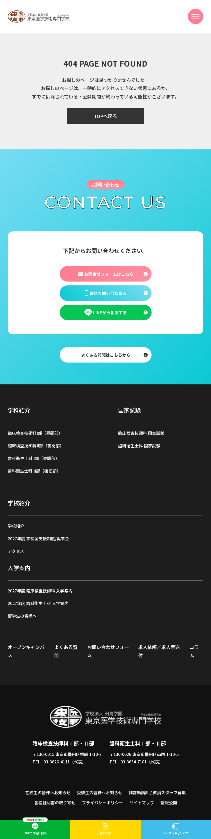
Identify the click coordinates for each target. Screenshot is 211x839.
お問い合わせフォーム (108, 651)
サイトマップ (141, 802)
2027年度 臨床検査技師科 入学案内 (40, 591)
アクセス (16, 551)
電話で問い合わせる (108, 293)
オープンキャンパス (26, 651)
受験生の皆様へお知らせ (99, 792)
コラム (194, 651)
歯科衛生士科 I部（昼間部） (33, 458)
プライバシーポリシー (102, 802)
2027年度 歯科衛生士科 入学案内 (38, 603)
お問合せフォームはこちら (108, 273)
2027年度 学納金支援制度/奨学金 (38, 538)
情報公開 (169, 802)
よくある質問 (65, 651)
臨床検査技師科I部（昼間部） (35, 433)
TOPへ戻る (105, 116)
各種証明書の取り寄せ (54, 802)
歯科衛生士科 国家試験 (139, 446)
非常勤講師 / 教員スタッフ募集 (157, 792)
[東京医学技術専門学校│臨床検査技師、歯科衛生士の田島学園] (40, 14)
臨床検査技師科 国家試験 (141, 433)
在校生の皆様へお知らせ (48, 792)
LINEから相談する (110, 312)
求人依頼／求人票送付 (159, 651)
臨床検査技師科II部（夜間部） (36, 446)
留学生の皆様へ (22, 616)
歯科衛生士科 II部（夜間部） (34, 471)
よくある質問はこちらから (105, 354)
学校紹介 (16, 526)
